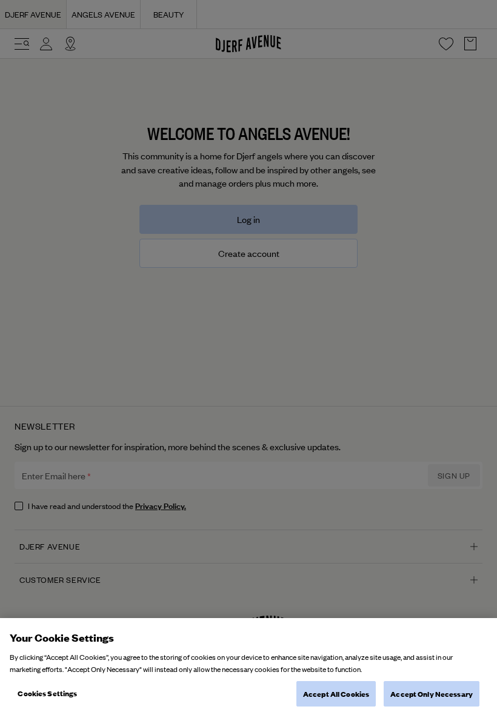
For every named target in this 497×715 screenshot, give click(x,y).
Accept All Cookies (336, 693)
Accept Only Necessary (431, 693)
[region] (248, 666)
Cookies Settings (47, 693)
